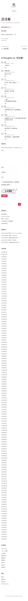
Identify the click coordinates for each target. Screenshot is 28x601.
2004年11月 (4, 483)
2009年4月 (4, 361)
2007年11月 (4, 400)
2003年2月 (4, 532)
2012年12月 (4, 293)
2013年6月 (3, 280)
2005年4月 (4, 472)
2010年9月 (3, 321)
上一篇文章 (5, 48)
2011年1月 (3, 312)
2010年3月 (3, 335)
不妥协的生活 (4, 223)
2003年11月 (4, 511)
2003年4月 (4, 527)
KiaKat (2, 240)
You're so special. (5, 216)
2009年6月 (4, 356)
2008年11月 (4, 372)
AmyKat (3, 235)
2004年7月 (4, 492)
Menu (14, 11)
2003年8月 (4, 518)
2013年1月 (3, 291)
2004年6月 (4, 495)
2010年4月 (3, 333)
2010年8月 (3, 323)
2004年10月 (4, 485)
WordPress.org (5, 583)
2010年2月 (3, 337)
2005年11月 (4, 455)
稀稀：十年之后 (5, 219)
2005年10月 (4, 458)
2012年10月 (4, 296)
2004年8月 (4, 490)
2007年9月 (4, 404)
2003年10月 (4, 513)
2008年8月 (4, 379)
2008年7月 (4, 381)
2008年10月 (4, 374)
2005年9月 (4, 460)
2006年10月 (4, 430)
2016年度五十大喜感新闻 (7, 221)
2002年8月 (4, 539)
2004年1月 (3, 506)
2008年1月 (3, 395)
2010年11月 (4, 317)
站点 (2, 177)
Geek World (4, 548)
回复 (5, 67)
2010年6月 (3, 328)
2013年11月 (4, 273)
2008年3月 (4, 391)
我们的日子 (4, 555)
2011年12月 (4, 300)
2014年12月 (4, 266)
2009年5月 (4, 358)
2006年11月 (4, 428)
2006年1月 (3, 451)
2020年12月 (4, 252)
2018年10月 (4, 254)
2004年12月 (4, 481)
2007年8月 (4, 407)
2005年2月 (4, 476)
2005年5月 (4, 469)
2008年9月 (4, 377)
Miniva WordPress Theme (17, 596)
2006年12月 (4, 425)
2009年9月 (4, 349)
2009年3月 (4, 363)
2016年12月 (4, 256)
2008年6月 (4, 384)
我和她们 (3, 558)
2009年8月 (4, 351)
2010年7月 (3, 326)
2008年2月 (4, 393)
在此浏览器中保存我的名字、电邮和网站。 (11, 182)
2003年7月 (4, 520)
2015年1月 (3, 263)
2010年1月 (3, 340)
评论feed (3, 581)
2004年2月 (4, 504)
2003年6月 (4, 522)
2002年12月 (4, 536)
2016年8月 (3, 259)
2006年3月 (4, 446)
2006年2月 (4, 448)
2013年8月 (3, 275)
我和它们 (3, 560)
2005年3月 (4, 474)
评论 (2, 150)
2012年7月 (3, 298)
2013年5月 (3, 282)
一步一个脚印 (4, 551)
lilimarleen (17, 22)
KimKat (3, 237)
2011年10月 (4, 303)
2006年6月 (4, 439)
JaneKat (3, 242)
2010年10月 (4, 319)
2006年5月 (4, 441)
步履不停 (3, 567)
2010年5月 (3, 330)
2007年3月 (4, 418)
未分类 (6, 38)
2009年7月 (4, 354)
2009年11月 (4, 344)
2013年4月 (3, 284)
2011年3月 (3, 310)
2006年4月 (4, 444)
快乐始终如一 (4, 214)
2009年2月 (4, 365)
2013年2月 (3, 289)
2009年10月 (4, 347)
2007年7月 (4, 409)
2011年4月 (3, 307)
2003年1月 (3, 534)
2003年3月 (4, 529)
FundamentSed (5, 233)
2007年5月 (4, 414)
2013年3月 (3, 286)
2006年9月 (4, 432)
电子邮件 (3, 172)
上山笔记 (3, 553)
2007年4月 (4, 416)
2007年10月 (4, 402)
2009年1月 (3, 367)
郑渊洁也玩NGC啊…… (14, 237)
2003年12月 (4, 509)
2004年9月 (4, 488)
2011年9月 (3, 305)
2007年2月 (4, 421)
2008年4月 (4, 388)
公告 (5, 40)
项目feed (3, 579)
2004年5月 (4, 497)
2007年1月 (3, 423)
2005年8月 (4, 462)
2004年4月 (4, 499)
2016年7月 (3, 261)
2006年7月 (4, 437)
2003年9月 (4, 515)
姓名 (2, 167)
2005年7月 (4, 465)
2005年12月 (4, 453)
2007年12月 (4, 398)
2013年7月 (3, 277)
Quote (24, 48)
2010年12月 (4, 314)
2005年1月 (3, 479)
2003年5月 (4, 525)
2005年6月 (4, 467)
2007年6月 (4, 411)
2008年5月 (4, 386)
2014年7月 (3, 270)
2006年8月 (4, 435)
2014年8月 (3, 268)
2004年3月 (4, 502)
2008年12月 (4, 370)
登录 (2, 577)
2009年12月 (4, 342)
